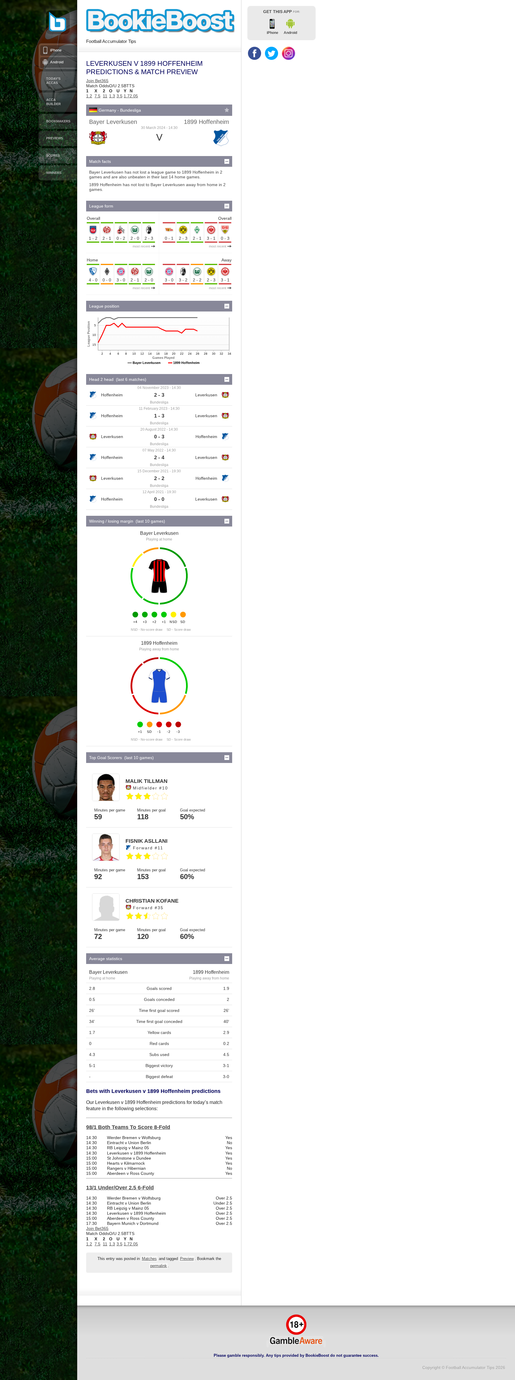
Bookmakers (58, 121)
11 (105, 96)
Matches (149, 1259)
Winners (53, 173)
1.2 (89, 96)
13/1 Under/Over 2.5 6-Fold (120, 1188)
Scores (53, 155)
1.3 (112, 96)
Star (226, 110)
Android (56, 62)
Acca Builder (53, 102)
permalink (158, 1266)
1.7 (127, 96)
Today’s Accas (53, 81)
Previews (54, 138)
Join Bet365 (97, 80)
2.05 (134, 96)
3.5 (119, 96)
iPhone (56, 50)
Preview (187, 1259)
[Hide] (226, 161)
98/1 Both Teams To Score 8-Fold (128, 1127)
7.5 (97, 96)
